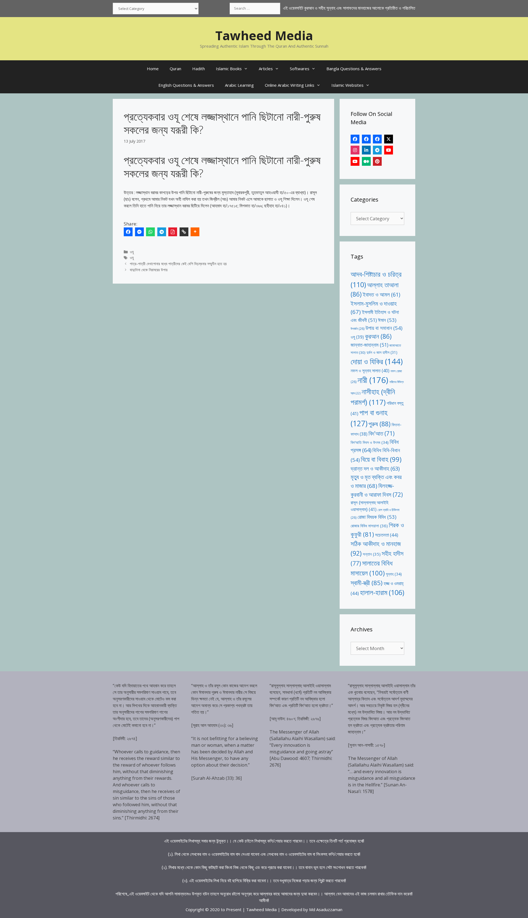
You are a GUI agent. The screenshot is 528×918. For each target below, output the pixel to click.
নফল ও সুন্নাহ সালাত (370, 371)
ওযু (132, 251)
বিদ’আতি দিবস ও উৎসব (370, 442)
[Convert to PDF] (172, 231)
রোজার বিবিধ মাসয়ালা (369, 525)
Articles (266, 68)
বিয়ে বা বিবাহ (381, 459)
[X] (388, 139)
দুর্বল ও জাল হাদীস (382, 352)
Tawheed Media (264, 35)
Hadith (198, 68)
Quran (175, 68)
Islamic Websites (347, 85)
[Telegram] (161, 231)
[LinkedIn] (366, 150)
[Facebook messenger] (139, 231)
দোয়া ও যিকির (377, 361)
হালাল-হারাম (382, 592)
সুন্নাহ (394, 574)
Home (153, 68)
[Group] (377, 139)
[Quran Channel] (355, 161)
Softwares (299, 68)
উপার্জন (357, 328)
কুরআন (378, 336)
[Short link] (184, 231)
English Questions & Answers (186, 85)
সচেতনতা (386, 535)
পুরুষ (380, 423)
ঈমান (387, 319)
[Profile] (355, 139)
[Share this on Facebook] (128, 231)
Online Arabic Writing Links (289, 85)
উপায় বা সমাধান (383, 327)
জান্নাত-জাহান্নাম (369, 344)
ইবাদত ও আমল (381, 294)
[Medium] (366, 161)
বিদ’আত (382, 433)
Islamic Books (229, 68)
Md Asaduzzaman (325, 909)
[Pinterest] (377, 161)
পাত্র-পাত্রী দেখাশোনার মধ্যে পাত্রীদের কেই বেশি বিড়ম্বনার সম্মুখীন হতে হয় (178, 263)
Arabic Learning (239, 85)
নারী (373, 379)
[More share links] (195, 231)
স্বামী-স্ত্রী (367, 582)
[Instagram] (355, 150)
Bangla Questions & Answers (353, 68)
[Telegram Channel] (377, 150)
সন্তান (372, 554)
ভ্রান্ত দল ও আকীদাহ (375, 468)
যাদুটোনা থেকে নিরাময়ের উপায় (148, 269)
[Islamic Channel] (388, 150)
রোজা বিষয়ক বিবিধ (377, 516)
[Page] (366, 139)
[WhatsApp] (150, 231)
